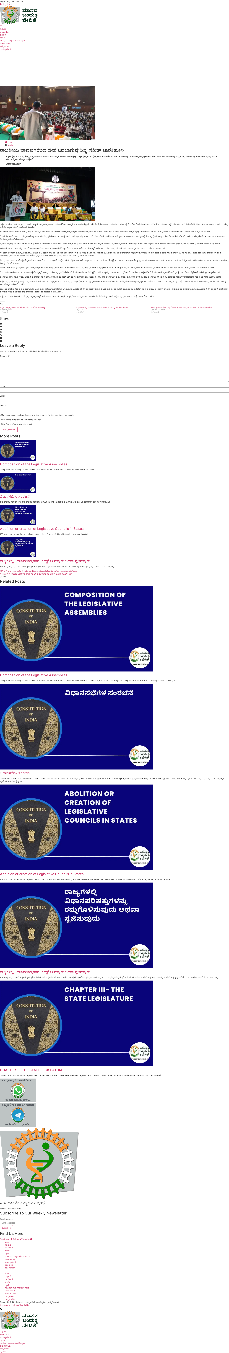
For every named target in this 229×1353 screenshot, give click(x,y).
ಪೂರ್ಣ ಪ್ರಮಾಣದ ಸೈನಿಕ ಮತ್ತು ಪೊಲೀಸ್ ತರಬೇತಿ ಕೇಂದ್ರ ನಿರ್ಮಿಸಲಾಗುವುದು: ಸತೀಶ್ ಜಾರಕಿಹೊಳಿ (181, 307)
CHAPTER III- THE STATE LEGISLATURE (31, 1070)
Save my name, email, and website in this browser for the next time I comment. (38, 415)
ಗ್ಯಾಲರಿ (2, 37)
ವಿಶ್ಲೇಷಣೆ (3, 29)
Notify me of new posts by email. (17, 424)
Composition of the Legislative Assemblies (33, 464)
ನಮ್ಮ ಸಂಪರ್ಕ (10, 1268)
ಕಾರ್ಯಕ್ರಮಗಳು (5, 49)
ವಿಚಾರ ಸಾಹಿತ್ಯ (5, 43)
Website (3, 405)
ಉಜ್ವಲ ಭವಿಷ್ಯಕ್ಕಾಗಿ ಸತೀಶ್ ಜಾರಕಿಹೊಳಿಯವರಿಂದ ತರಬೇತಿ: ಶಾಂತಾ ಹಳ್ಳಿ (22, 307)
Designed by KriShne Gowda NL (14, 1305)
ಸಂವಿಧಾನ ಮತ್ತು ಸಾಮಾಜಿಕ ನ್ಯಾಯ (12, 40)
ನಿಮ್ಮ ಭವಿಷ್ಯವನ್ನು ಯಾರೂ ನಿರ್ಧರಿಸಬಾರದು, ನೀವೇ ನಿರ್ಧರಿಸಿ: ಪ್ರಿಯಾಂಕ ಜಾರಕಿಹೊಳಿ (102, 307)
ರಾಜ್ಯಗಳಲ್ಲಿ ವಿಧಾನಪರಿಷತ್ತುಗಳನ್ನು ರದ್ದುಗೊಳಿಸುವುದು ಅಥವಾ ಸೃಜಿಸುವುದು (45, 561)
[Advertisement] (114, 68)
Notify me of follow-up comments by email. (22, 420)
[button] (114, 323)
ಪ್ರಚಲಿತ (3, 35)
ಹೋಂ (7, 1242)
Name (3, 386)
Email (3, 396)
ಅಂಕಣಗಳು (4, 32)
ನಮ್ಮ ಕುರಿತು (4, 46)
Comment (5, 356)
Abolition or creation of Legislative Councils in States (42, 529)
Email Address (6, 1219)
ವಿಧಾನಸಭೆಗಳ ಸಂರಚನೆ (15, 496)
